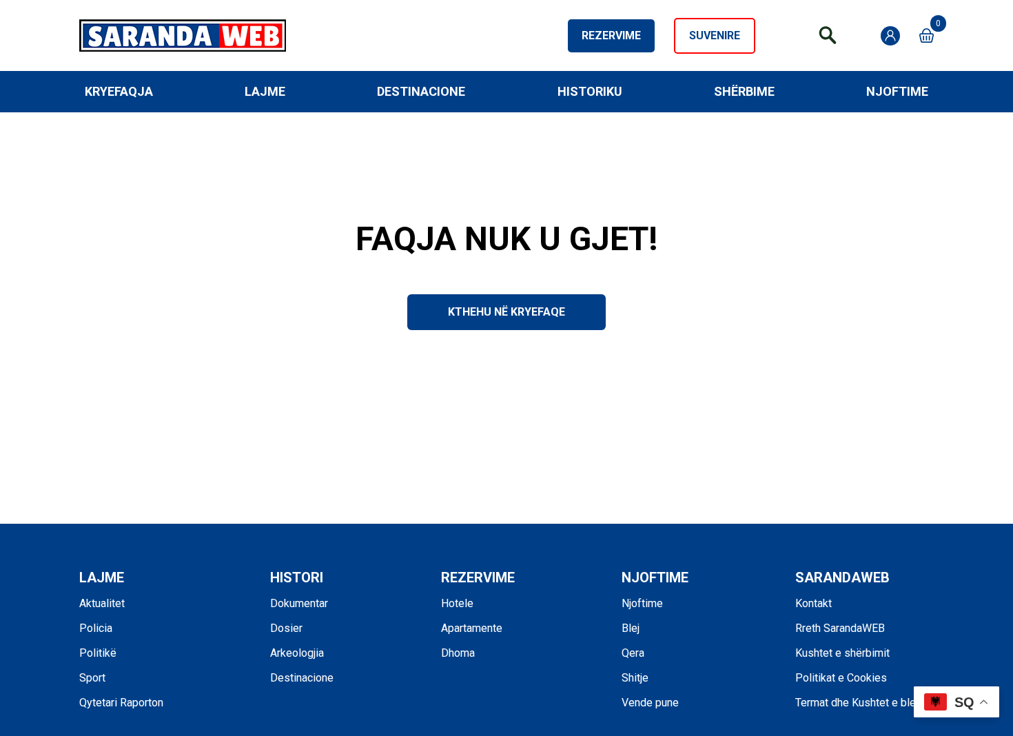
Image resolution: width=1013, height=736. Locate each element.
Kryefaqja (119, 91)
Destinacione (421, 91)
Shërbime (744, 91)
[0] (926, 35)
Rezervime (611, 35)
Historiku (589, 91)
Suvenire (714, 35)
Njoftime (897, 91)
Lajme (265, 91)
